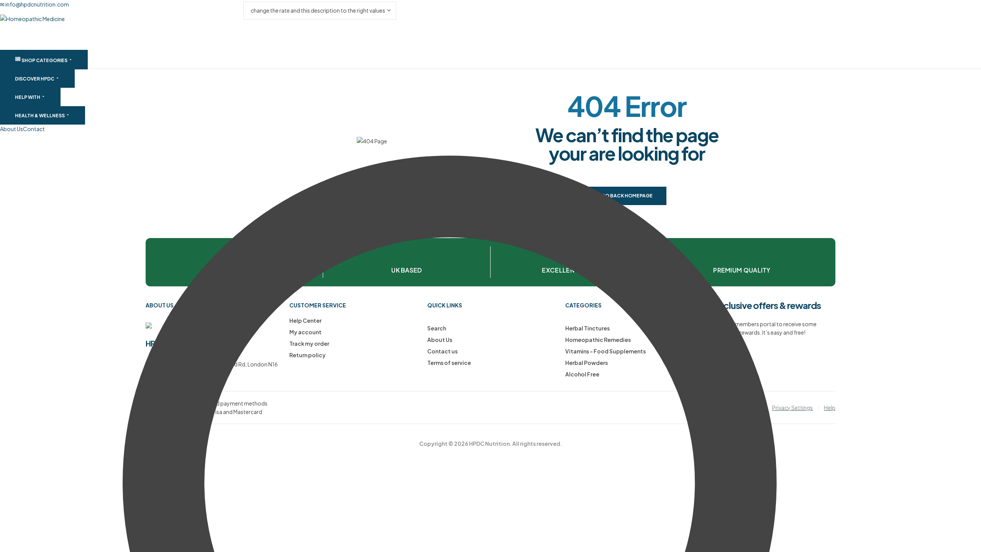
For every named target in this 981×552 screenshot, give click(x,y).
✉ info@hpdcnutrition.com (34, 4)
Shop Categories (44, 60)
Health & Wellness (40, 115)
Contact (34, 128)
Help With (28, 97)
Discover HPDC (35, 79)
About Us (11, 128)
